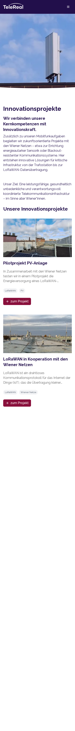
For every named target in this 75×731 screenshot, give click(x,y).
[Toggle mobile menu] (68, 6)
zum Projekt (19, 301)
